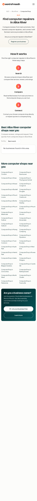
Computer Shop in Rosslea (25, 242)
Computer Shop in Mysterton (25, 236)
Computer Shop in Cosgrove (25, 185)
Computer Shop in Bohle (9, 201)
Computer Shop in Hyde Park (8, 248)
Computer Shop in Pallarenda (7, 282)
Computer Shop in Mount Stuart (9, 207)
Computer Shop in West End (26, 248)
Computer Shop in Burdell (9, 189)
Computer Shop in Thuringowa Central (25, 179)
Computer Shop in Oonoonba (7, 270)
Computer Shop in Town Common (8, 242)
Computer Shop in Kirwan (9, 184)
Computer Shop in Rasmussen (25, 173)
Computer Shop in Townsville (25, 282)
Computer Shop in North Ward (9, 276)
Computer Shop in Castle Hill (27, 265)
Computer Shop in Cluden (25, 276)
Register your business (18, 41)
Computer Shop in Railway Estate (25, 270)
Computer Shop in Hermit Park (9, 253)
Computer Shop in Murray (9, 229)
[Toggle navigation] (33, 4)
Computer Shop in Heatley (25, 202)
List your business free (20, 309)
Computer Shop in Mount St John (27, 207)
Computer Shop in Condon (7, 173)
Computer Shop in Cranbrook (25, 196)
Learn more (18, 315)
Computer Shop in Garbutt (7, 225)
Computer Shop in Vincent (25, 213)
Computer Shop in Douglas (25, 190)
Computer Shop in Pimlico (9, 235)
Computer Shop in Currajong (25, 230)
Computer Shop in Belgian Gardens (7, 265)
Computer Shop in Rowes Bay (27, 253)
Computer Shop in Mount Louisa (9, 196)
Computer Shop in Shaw (9, 178)
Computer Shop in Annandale (25, 219)
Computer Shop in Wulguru (25, 259)
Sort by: (3, 141)
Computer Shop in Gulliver (7, 219)
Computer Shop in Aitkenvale (7, 213)
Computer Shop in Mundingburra (25, 225)
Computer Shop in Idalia (9, 258)
